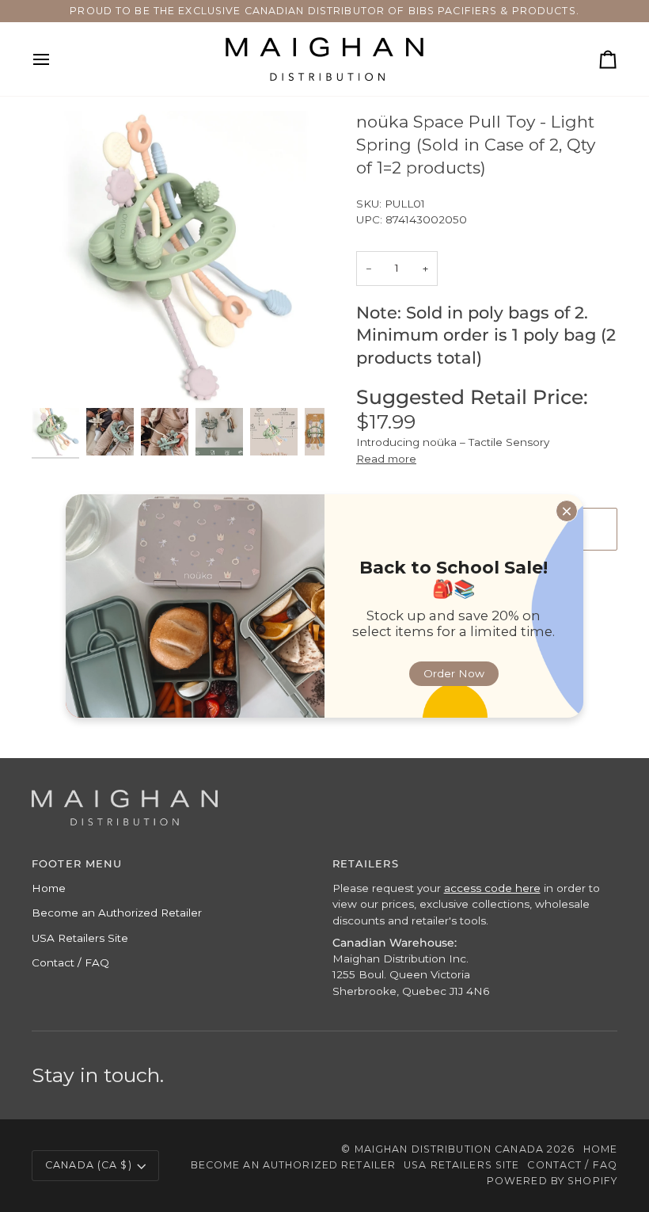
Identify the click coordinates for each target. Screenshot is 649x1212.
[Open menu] (55, 59)
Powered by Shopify (552, 1181)
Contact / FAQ (70, 962)
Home (49, 888)
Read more (386, 458)
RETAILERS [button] (365, 864)
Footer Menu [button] (77, 864)
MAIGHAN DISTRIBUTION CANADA (449, 1149)
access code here (492, 888)
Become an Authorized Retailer (117, 912)
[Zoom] (61, 374)
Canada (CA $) (88, 1165)
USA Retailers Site (80, 938)
